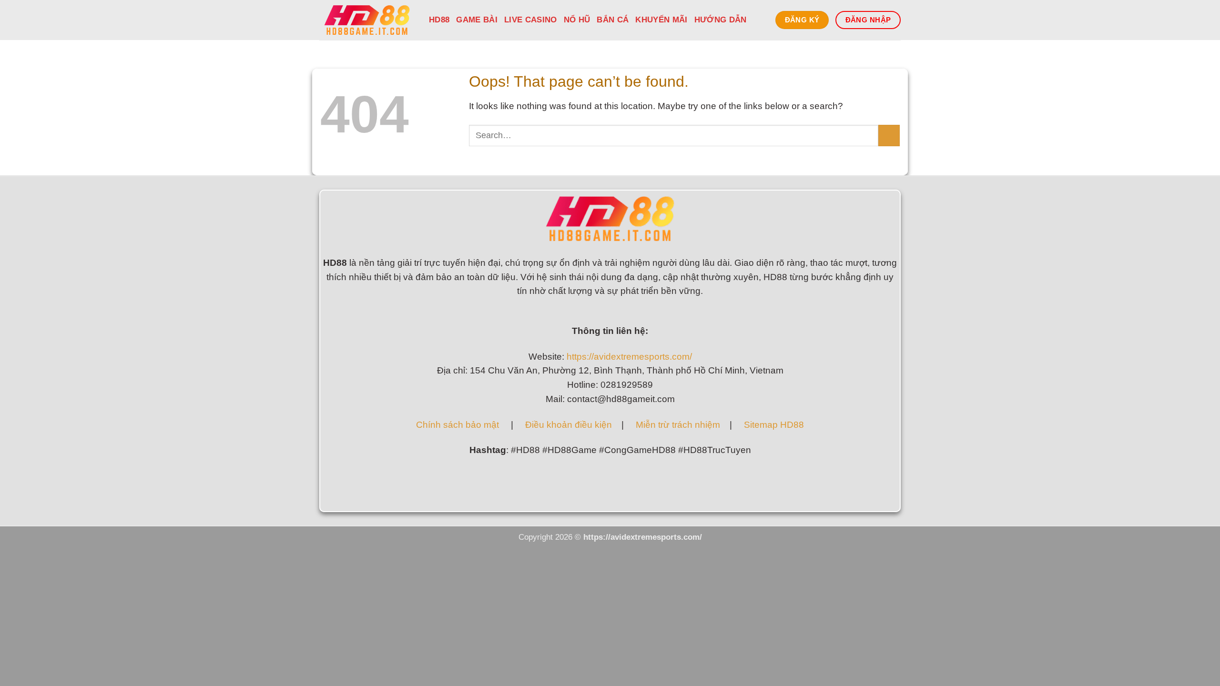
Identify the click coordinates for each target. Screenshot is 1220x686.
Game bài (477, 19)
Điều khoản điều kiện (567, 425)
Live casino (530, 19)
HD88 (439, 19)
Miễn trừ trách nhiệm (678, 425)
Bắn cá (613, 19)
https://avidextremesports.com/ (629, 357)
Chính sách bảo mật (457, 425)
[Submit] (889, 135)
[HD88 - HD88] (367, 20)
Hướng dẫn (720, 19)
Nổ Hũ (577, 19)
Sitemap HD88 (774, 425)
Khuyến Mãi (661, 19)
